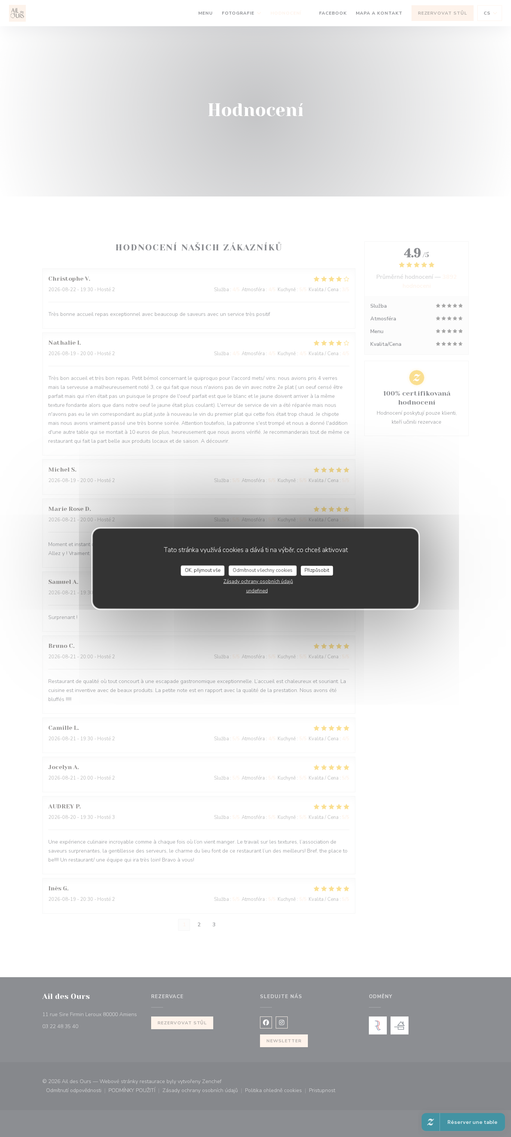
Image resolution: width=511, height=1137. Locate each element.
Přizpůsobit (317, 570)
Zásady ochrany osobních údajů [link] (258, 581)
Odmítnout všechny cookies (263, 570)
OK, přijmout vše (202, 570)
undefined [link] (257, 590)
